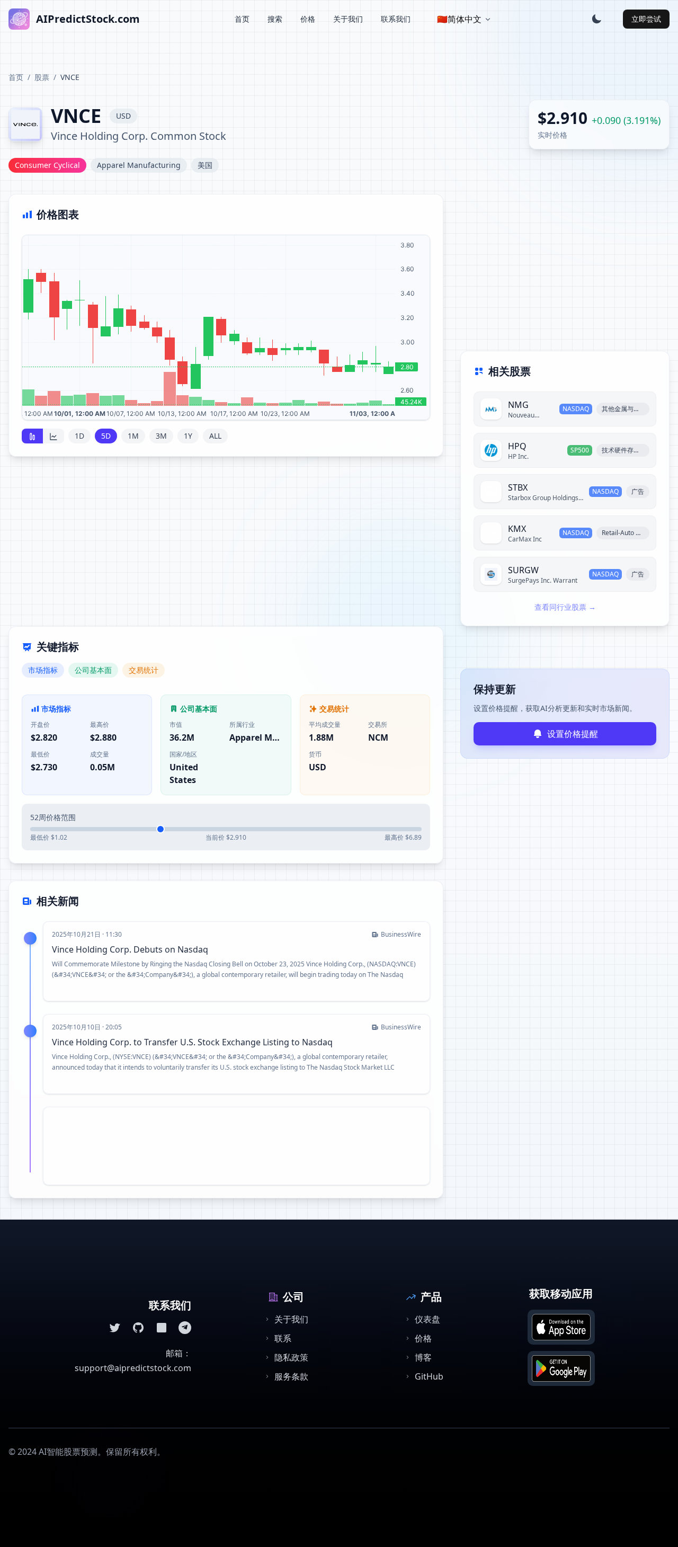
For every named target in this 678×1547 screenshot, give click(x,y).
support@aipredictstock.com (133, 1368)
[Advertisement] (225, 548)
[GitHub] (138, 1327)
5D (106, 436)
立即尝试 (646, 19)
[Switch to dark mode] (596, 19)
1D (79, 436)
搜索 (274, 19)
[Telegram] (185, 1327)
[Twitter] (115, 1327)
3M (161, 436)
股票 (41, 77)
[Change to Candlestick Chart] (32, 436)
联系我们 (396, 19)
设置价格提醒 (572, 734)
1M (133, 436)
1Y (188, 436)
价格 (307, 19)
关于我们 (348, 19)
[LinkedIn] (161, 1327)
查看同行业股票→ (565, 607)
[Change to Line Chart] (53, 436)
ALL (215, 436)
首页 (242, 19)
